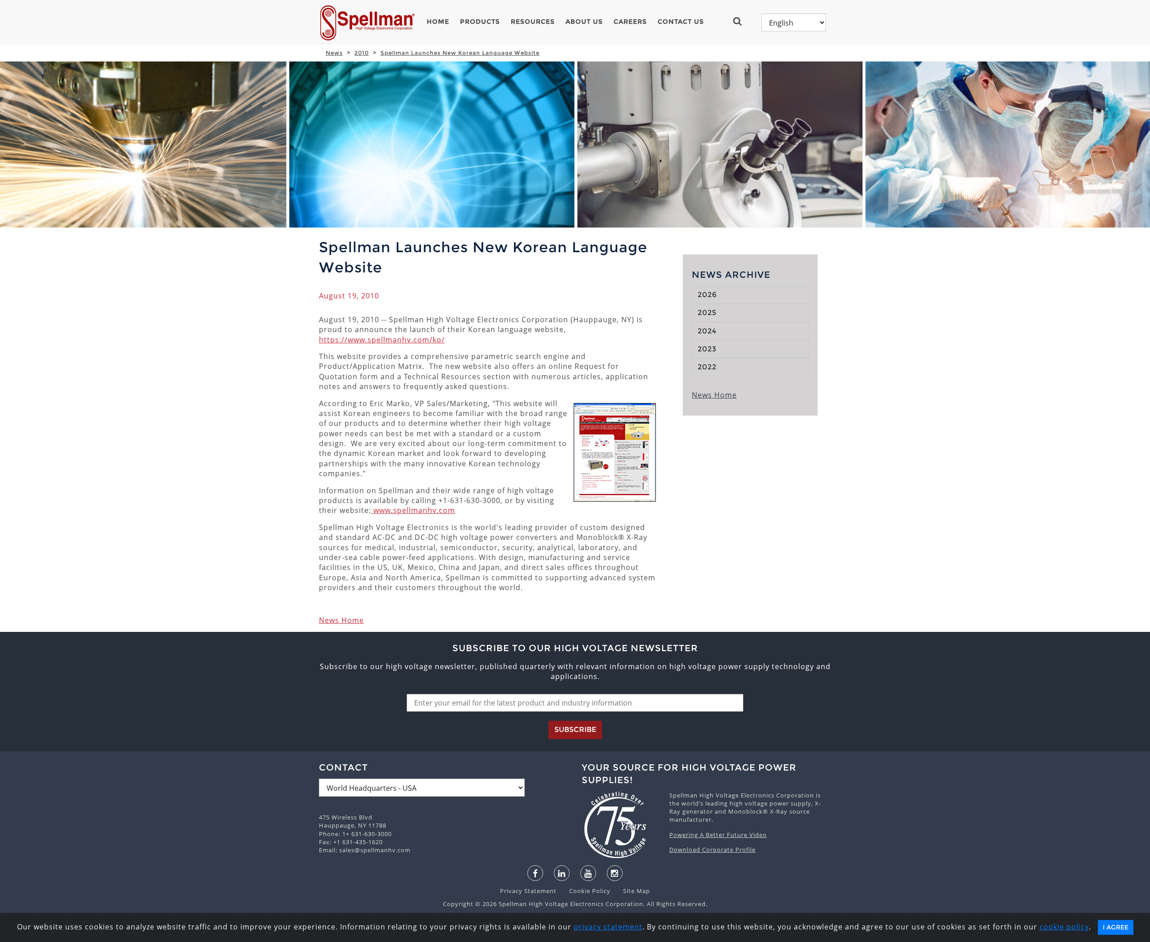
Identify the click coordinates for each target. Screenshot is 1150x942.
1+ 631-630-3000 (367, 834)
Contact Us (681, 22)
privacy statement (608, 927)
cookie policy (1064, 927)
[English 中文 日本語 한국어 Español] (793, 22)
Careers (630, 22)
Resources (533, 22)
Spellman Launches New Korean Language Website (460, 52)
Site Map (631, 891)
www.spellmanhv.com (413, 510)
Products (480, 22)
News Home (341, 620)
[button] (741, 21)
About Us (584, 22)
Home (438, 22)
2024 (707, 331)
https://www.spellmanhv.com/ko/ (382, 340)
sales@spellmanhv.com (375, 850)
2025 (707, 312)
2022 (707, 367)
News (334, 52)
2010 (361, 52)
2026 (707, 294)
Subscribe (575, 729)
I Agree (1115, 927)
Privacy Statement (529, 891)
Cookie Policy (585, 891)
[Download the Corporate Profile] (621, 825)
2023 (707, 349)
